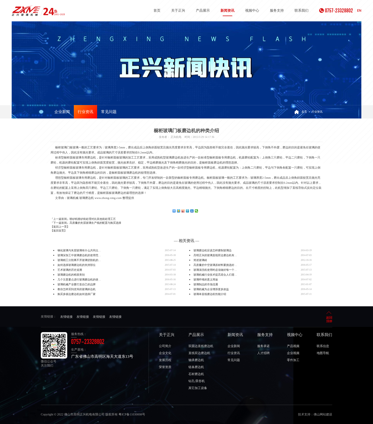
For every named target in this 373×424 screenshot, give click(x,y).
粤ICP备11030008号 (132, 414)
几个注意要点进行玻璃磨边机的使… (79, 279)
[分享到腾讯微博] (187, 210)
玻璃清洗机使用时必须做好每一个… (215, 269)
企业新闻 (62, 112)
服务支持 (277, 10)
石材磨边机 (196, 374)
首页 (156, 10)
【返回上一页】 (60, 226)
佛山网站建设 (323, 414)
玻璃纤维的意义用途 (205, 279)
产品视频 (293, 346)
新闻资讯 (227, 10)
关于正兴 (178, 10)
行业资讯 (85, 112)
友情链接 (66, 316)
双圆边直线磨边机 (200, 346)
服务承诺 (263, 346)
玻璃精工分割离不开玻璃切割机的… (79, 260)
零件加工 (293, 360)
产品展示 (203, 10)
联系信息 (323, 346)
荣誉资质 (165, 367)
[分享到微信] (196, 210)
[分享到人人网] (192, 210)
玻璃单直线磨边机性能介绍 (209, 294)
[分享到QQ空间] (178, 210)
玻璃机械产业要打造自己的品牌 (77, 284)
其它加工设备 (197, 388)
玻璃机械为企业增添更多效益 (211, 289)
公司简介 (165, 346)
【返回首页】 (59, 230)
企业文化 (165, 353)
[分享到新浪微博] (183, 210)
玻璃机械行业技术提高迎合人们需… (215, 274)
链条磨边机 (196, 367)
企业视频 (293, 353)
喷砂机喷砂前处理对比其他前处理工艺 (93, 219)
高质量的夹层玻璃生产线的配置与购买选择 (95, 222)
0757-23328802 (339, 10)
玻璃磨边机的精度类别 (71, 274)
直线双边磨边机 (199, 353)
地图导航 (323, 353)
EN (359, 10)
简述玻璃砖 (200, 260)
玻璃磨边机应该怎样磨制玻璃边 (212, 250)
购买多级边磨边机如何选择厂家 (77, 294)
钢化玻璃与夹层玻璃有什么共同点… (79, 250)
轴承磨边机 (196, 360)
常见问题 (109, 112)
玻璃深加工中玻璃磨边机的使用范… (79, 255)
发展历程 (165, 360)
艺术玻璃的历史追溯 (70, 269)
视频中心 (252, 10)
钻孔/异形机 (196, 381)
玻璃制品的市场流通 (205, 284)
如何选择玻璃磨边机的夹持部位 (77, 265)
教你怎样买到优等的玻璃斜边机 (77, 289)
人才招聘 (263, 353)
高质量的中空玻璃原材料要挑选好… (215, 265)
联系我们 (302, 10)
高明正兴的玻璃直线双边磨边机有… (215, 255)
